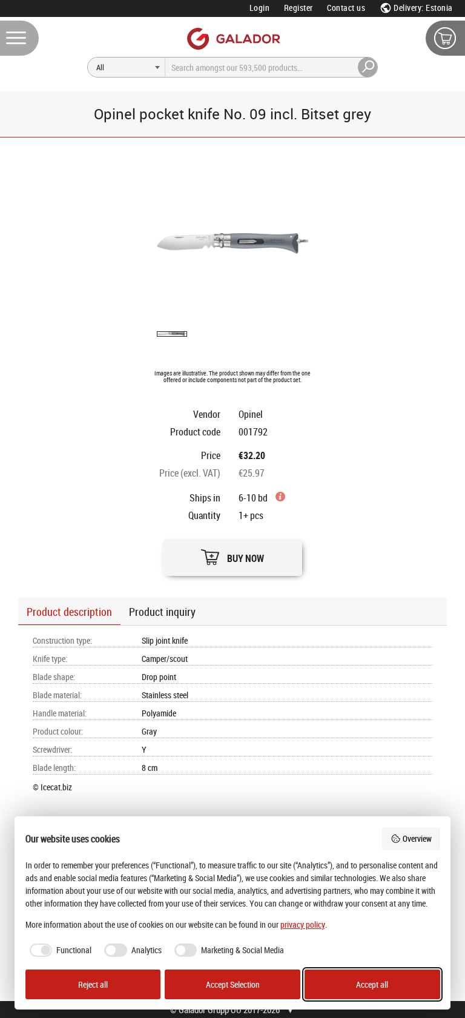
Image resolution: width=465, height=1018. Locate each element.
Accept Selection (233, 984)
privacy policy (302, 924)
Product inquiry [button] (162, 611)
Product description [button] (69, 611)
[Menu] (19, 38)
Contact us (346, 7)
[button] (232, 554)
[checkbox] (58, 950)
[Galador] (232, 38)
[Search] (368, 67)
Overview (417, 838)
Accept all (372, 984)
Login (259, 7)
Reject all (93, 984)
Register (298, 7)
